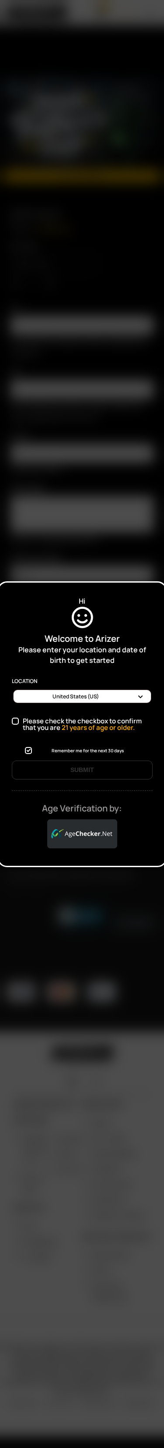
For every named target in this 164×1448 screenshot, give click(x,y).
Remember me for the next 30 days (88, 750)
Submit (82, 769)
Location (24, 681)
